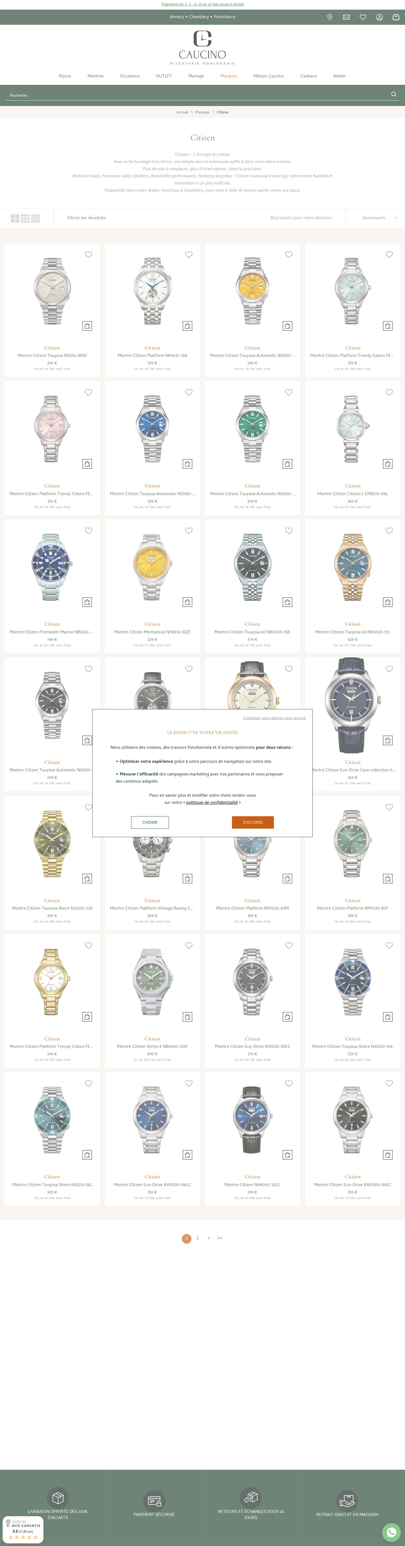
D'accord (253, 823)
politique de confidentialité (212, 803)
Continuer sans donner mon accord (274, 718)
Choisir (150, 823)
